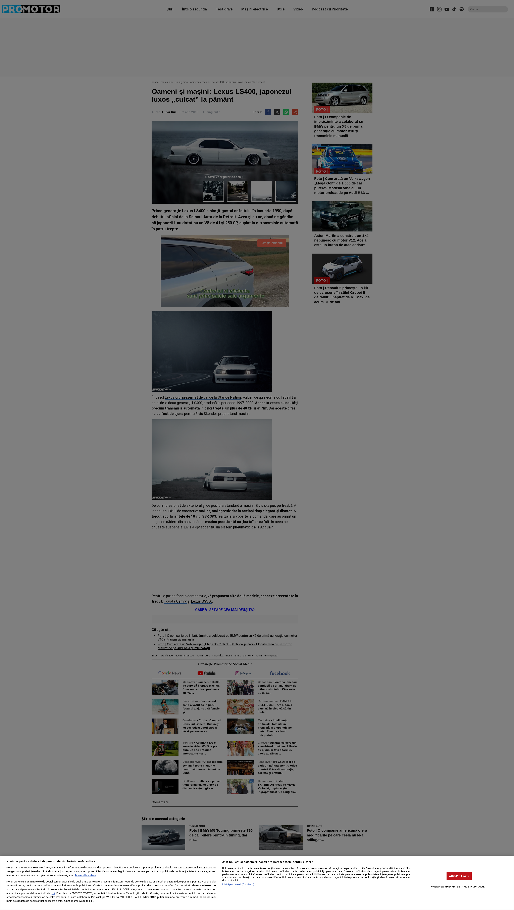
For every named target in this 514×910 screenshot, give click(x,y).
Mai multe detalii (85, 875)
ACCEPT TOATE (459, 875)
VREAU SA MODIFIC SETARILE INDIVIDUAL (458, 886)
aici (53, 893)
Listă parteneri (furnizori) (238, 884)
